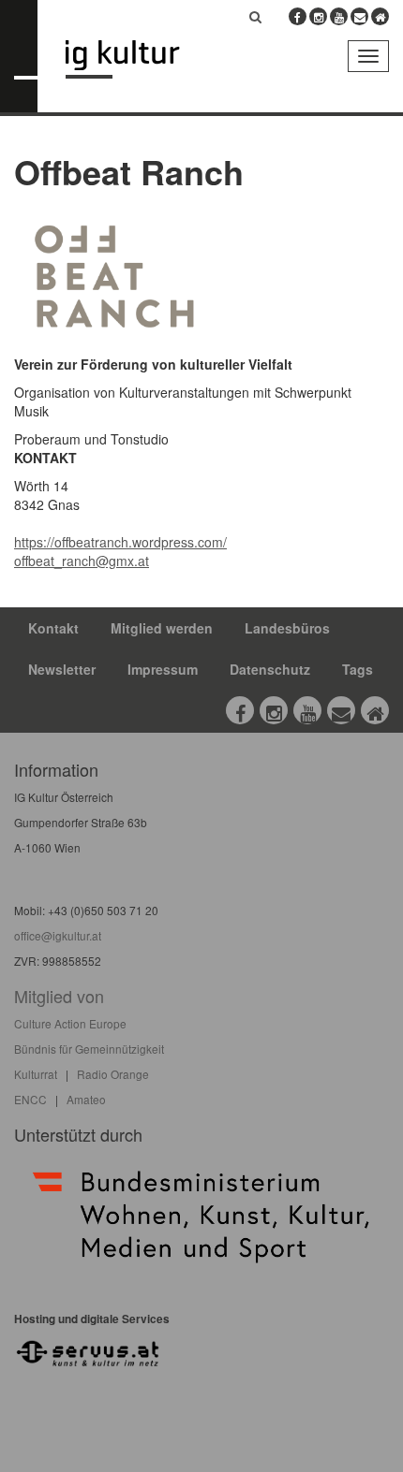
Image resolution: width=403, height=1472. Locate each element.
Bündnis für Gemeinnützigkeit (89, 1049)
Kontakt (53, 628)
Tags (357, 669)
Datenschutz (270, 669)
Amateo (86, 1099)
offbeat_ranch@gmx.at (81, 560)
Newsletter (62, 669)
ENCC (30, 1099)
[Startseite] (136, 59)
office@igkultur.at (57, 935)
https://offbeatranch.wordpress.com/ (120, 541)
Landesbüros (287, 628)
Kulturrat (35, 1074)
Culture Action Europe (70, 1023)
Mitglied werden (162, 628)
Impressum (162, 669)
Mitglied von (59, 996)
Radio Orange (113, 1074)
